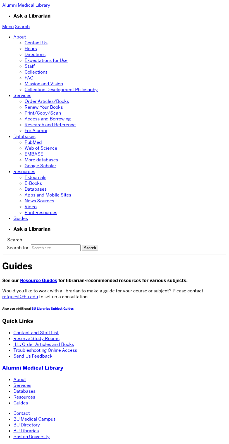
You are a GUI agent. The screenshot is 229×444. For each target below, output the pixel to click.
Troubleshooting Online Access (45, 350)
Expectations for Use (46, 60)
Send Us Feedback (33, 356)
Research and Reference (50, 125)
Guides (20, 218)
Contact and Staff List (36, 333)
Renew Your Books (44, 107)
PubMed (33, 142)
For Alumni (36, 131)
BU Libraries (26, 431)
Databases (24, 136)
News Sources (39, 201)
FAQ (29, 78)
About (19, 37)
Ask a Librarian (32, 16)
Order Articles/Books (47, 101)
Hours (31, 49)
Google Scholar (40, 166)
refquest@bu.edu (20, 297)
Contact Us (36, 43)
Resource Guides (38, 280)
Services (22, 95)
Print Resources (41, 212)
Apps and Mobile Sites (48, 195)
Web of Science (41, 148)
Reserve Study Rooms (36, 338)
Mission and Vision (44, 84)
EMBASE (34, 154)
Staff (30, 66)
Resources (24, 171)
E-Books (33, 183)
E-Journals (35, 177)
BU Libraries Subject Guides (53, 308)
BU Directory (26, 425)
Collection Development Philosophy (61, 90)
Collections (36, 72)
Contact (21, 413)
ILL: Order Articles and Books (43, 344)
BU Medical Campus (34, 419)
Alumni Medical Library (32, 367)
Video (31, 207)
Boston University (31, 437)
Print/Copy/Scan (43, 113)
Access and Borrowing (48, 119)
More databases (41, 160)
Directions (35, 54)
